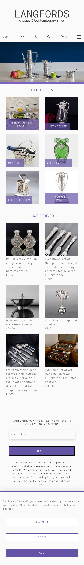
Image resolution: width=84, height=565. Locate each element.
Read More (42, 522)
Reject (42, 537)
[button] (35, 37)
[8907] (67, 226)
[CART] (22, 37)
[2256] (28, 337)
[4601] (67, 287)
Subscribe (42, 451)
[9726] (28, 287)
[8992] (67, 337)
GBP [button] (5, 36)
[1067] (28, 226)
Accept (42, 552)
